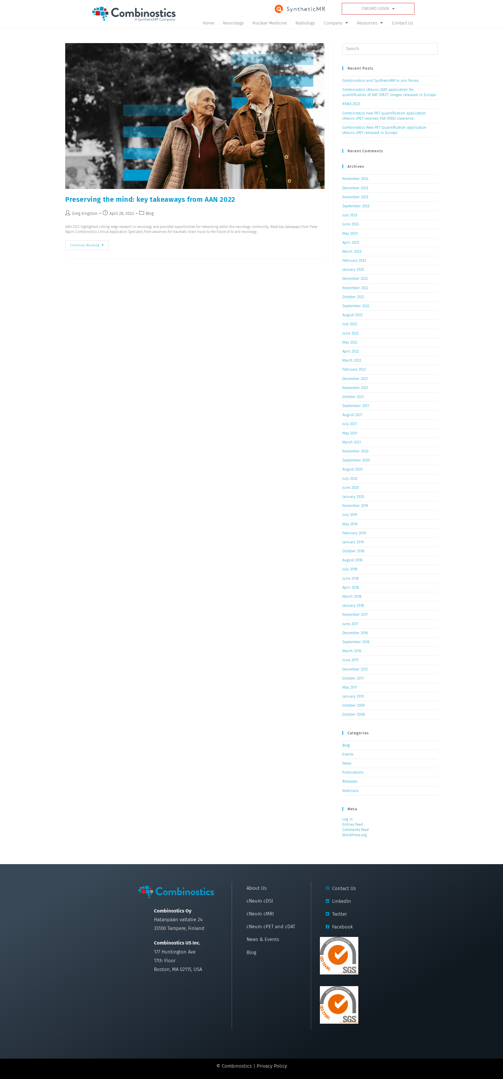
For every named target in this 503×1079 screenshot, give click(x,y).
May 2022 (349, 342)
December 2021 (355, 378)
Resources (367, 23)
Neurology (233, 23)
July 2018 (349, 569)
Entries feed (352, 824)
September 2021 (355, 406)
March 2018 (351, 596)
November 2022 (355, 288)
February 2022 (354, 369)
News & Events (263, 939)
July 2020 (349, 478)
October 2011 (353, 678)
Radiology (305, 23)
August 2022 (352, 315)
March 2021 (351, 442)
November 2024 (355, 178)
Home (208, 23)
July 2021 (349, 424)
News (346, 763)
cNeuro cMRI (260, 914)
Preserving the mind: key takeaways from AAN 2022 (150, 199)
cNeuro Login (375, 8)
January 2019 (353, 542)
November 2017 (355, 614)
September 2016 (355, 642)
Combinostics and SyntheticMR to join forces (380, 80)
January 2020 (353, 496)
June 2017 (350, 624)
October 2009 (353, 705)
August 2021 (352, 415)
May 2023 (349, 233)
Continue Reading (89, 243)
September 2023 (355, 206)
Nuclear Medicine (269, 23)
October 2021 (353, 397)
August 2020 (352, 469)
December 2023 (355, 188)
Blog (150, 213)
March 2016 (351, 651)
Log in (347, 819)
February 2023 (354, 260)
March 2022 (351, 360)
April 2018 (350, 587)
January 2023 (353, 269)
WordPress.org (354, 835)
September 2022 (355, 306)
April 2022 (350, 351)
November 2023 (355, 197)
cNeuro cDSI (260, 901)
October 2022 (353, 297)
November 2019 (355, 505)
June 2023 (350, 224)
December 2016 (355, 633)
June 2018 (350, 578)
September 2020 (356, 460)
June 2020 (350, 487)
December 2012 (355, 669)
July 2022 (349, 324)
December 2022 (355, 278)
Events (347, 754)
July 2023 (349, 215)
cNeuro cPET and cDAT (271, 926)
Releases (349, 781)
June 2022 (350, 333)
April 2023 (350, 242)
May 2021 (349, 433)
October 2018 (353, 551)
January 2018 (353, 605)
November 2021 (355, 387)
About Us (257, 888)
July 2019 (349, 514)
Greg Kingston (85, 213)
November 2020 (355, 451)
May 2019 (349, 524)
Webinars (350, 790)
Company (333, 23)
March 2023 (351, 251)
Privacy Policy (272, 1066)
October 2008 (353, 714)
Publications (353, 772)
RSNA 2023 (351, 104)
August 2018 (352, 560)
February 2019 (354, 533)
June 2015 (350, 660)
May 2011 (349, 687)
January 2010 (353, 696)
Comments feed (355, 829)
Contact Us (402, 23)
